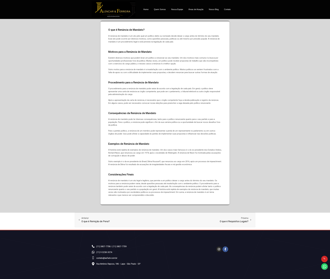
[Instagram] (219, 249)
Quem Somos (160, 9)
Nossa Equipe (177, 9)
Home (145, 9)
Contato (227, 9)
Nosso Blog (214, 9)
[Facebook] (225, 249)
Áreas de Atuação (195, 9)
